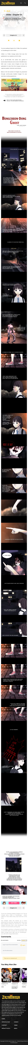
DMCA (15, 1028)
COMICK (16, 1022)
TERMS (15, 1025)
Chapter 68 (25, 983)
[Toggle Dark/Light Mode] (14, 40)
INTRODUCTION (6, 1022)
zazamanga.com (12, 1041)
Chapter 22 (13, 35)
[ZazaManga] (8, 3)
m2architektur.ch (13, 1035)
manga (18, 66)
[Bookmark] (8, 40)
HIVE (2, 987)
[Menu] (25, 2)
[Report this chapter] (19, 40)
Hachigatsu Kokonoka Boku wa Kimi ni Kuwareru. (15, 988)
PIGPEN (24, 987)
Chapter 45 (15, 983)
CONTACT (4, 1025)
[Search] (21, 3)
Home (3, 1018)
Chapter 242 (4, 983)
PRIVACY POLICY (6, 1028)
